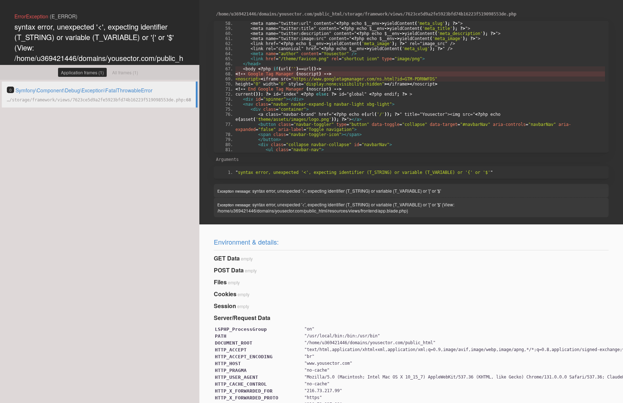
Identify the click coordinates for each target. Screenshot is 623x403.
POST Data (229, 270)
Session (225, 306)
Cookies (225, 294)
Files (220, 282)
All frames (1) (125, 72)
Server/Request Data (242, 318)
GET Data (227, 258)
